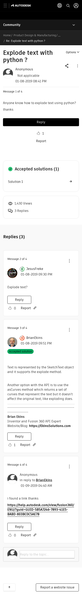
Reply (41, 122)
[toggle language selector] (60, 5)
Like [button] (38, 133)
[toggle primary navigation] (7, 5)
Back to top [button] (9, 587)
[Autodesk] (21, 5)
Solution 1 (15, 181)
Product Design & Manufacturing (35, 35)
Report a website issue (57, 587)
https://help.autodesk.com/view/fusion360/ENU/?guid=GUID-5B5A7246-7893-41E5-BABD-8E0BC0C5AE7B (40, 509)
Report (41, 141)
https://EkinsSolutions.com (50, 426)
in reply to (36, 480)
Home (7, 35)
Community (11, 25)
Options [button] (71, 52)
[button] (77, 65)
